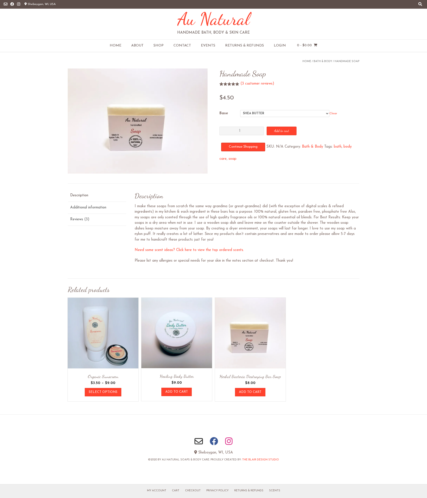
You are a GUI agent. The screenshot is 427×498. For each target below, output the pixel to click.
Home (115, 45)
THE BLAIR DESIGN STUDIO (260, 459)
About (137, 45)
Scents (274, 490)
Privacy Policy (217, 490)
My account (156, 490)
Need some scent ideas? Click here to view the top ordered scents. (189, 250)
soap (232, 159)
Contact (182, 45)
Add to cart (281, 131)
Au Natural (214, 19)
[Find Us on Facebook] (12, 4)
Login (280, 45)
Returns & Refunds (244, 45)
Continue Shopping (243, 147)
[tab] (97, 196)
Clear (333, 113)
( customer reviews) (257, 84)
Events (208, 45)
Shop (158, 45)
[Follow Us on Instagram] (18, 4)
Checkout (193, 490)
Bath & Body (323, 61)
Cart (175, 490)
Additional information (88, 207)
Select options (103, 392)
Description (79, 195)
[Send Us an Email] (5, 4)
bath (338, 147)
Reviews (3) (79, 219)
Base (223, 113)
